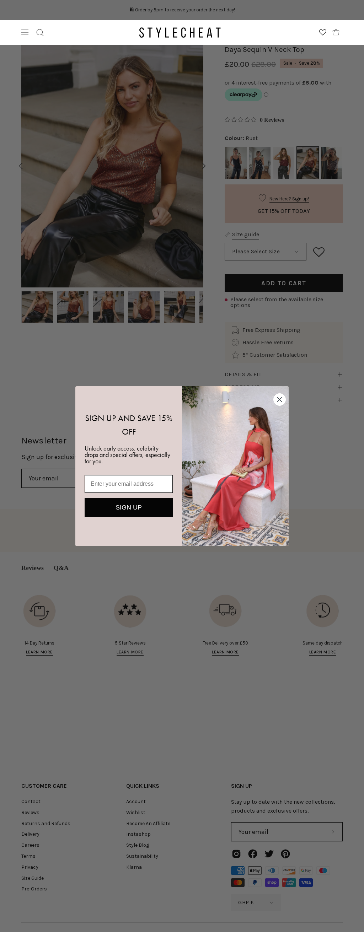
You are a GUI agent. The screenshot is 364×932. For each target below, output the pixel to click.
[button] (40, 32)
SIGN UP (129, 507)
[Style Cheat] (179, 32)
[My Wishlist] (322, 32)
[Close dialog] (279, 399)
